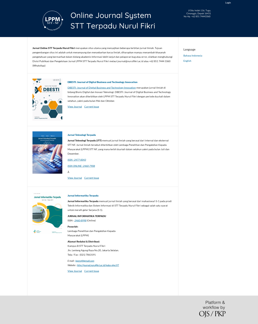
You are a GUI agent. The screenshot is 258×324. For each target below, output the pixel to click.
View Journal (75, 106)
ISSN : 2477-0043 (77, 159)
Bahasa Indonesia (192, 55)
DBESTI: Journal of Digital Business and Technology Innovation (102, 82)
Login (228, 2)
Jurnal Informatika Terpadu (83, 195)
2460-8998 (80, 220)
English (187, 60)
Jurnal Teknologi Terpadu (82, 134)
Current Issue (91, 106)
